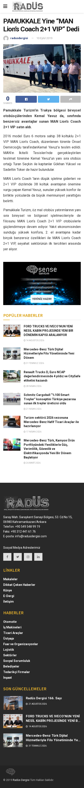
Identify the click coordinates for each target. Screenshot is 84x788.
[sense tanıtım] (9, 773)
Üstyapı (8, 638)
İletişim (8, 601)
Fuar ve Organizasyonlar (20, 644)
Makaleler (10, 579)
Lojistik (8, 649)
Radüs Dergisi (21, 780)
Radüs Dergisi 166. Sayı (44, 698)
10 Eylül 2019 (44, 38)
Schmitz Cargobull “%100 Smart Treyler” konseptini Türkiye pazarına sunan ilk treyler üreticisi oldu (50, 399)
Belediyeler (11, 666)
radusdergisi (19, 38)
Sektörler (10, 655)
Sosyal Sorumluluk (16, 661)
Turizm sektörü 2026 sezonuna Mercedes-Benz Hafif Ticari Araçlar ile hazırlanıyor (51, 422)
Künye (7, 590)
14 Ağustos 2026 (35, 340)
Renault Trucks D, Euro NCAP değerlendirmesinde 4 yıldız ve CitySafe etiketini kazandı (52, 376)
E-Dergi (8, 596)
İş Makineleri (12, 627)
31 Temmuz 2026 (35, 363)
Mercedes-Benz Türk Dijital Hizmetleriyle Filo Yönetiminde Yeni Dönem (49, 353)
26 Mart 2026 (33, 463)
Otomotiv (10, 621)
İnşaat (7, 677)
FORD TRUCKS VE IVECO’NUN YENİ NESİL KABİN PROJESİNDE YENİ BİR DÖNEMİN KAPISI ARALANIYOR (48, 330)
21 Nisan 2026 (33, 409)
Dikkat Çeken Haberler (19, 584)
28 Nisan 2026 (33, 386)
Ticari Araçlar (13, 633)
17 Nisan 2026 (33, 432)
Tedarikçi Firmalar (16, 672)
